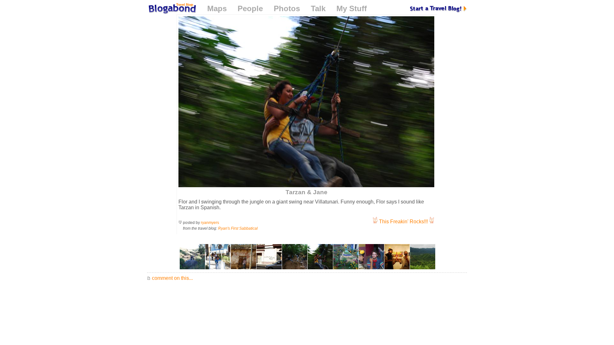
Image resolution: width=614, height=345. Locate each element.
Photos (287, 8)
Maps (217, 8)
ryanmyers (210, 222)
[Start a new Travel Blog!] (438, 8)
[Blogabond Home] (171, 9)
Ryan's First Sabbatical (238, 228)
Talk (318, 8)
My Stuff (351, 8)
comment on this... (172, 278)
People (250, 8)
